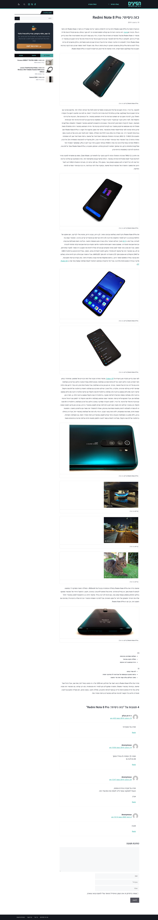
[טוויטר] (32, 4)
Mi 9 (124, 241)
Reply (134, 732)
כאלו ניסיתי (115, 4)
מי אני (36, 917)
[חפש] (17, 18)
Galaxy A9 (110, 378)
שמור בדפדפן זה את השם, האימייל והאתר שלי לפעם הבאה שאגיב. (112, 893)
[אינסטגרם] (29, 4)
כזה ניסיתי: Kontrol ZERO (36, 77)
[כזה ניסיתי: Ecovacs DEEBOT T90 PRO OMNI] (49, 62)
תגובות (21, 55)
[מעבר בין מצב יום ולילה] (19, 4)
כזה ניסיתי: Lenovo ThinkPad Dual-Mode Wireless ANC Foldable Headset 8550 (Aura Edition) (31, 70)
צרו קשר (29, 917)
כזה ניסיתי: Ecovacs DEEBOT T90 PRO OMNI (31, 60)
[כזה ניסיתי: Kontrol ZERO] (49, 79)
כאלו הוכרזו (92, 4)
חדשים (34, 55)
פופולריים (47, 55)
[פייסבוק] (35, 4)
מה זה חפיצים (44, 917)
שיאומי (126, 32)
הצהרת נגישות (21, 917)
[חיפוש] (24, 4)
